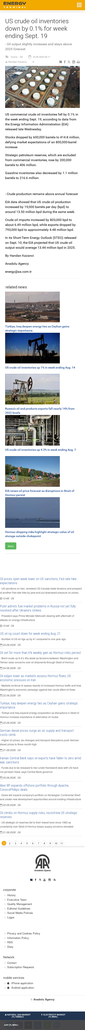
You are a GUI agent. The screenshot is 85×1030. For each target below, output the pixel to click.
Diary (10, 947)
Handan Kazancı (17, 61)
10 (56, 843)
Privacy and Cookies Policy (23, 933)
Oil (21, 56)
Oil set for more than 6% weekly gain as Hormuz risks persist (40, 653)
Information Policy (18, 938)
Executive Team (17, 900)
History (11, 895)
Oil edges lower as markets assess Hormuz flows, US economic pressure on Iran (35, 678)
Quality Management (19, 904)
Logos (10, 917)
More (11, 546)
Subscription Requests (20, 967)
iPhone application (22, 983)
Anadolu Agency (43, 999)
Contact (12, 963)
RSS (10, 942)
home (14, 56)
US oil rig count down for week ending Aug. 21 (30, 634)
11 (61, 843)
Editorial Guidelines (18, 908)
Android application (22, 988)
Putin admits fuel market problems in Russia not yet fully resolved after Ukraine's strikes (38, 608)
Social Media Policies (20, 913)
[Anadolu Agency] (42, 863)
